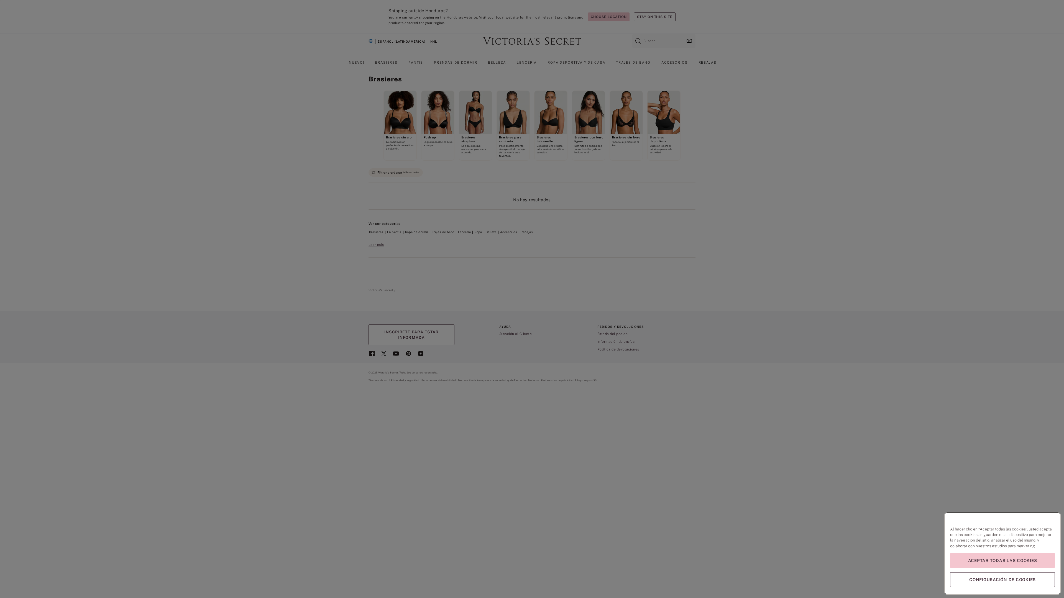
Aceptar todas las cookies (1002, 560)
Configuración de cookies (1002, 579)
